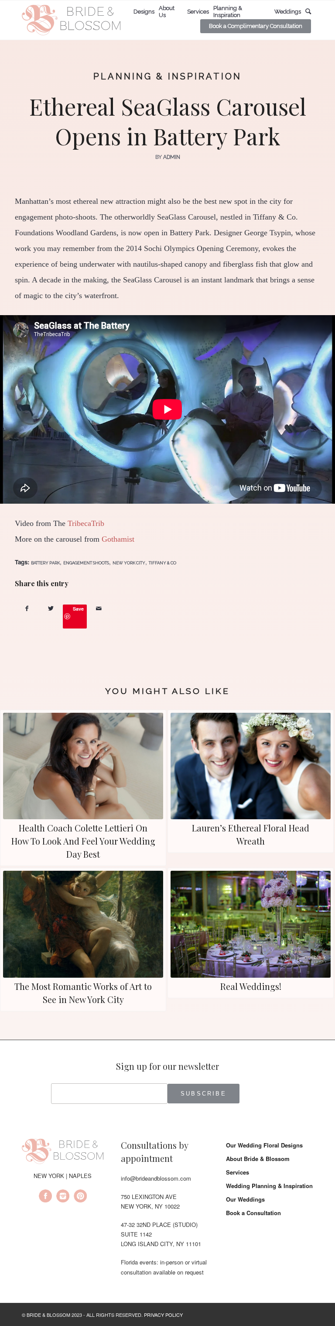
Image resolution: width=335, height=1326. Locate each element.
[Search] (308, 11)
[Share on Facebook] (27, 608)
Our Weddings (245, 1199)
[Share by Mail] (99, 608)
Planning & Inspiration (167, 76)
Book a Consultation (253, 1213)
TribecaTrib (86, 523)
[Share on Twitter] (51, 608)
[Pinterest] (80, 1197)
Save (78, 608)
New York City (129, 562)
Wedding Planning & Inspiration (269, 1186)
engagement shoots (86, 562)
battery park (45, 562)
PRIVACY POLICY (163, 1314)
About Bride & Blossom (258, 1158)
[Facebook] (45, 1197)
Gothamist (118, 539)
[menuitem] (144, 11)
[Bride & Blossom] (62, 1153)
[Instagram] (62, 1197)
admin (171, 157)
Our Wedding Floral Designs (264, 1145)
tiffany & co (162, 562)
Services (237, 1172)
